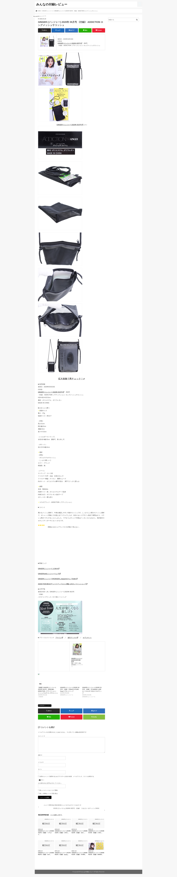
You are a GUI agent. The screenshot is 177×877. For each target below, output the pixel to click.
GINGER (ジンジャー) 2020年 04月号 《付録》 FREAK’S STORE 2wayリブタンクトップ (69, 689)
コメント (41, 736)
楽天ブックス (72, 637)
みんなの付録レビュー (51, 4)
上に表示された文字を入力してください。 (50, 783)
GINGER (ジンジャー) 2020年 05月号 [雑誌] (76, 660)
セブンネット (87, 637)
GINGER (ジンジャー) (45, 705)
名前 (40, 755)
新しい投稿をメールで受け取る (49, 793)
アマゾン (58, 637)
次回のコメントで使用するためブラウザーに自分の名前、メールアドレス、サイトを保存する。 (67, 776)
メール (41, 762)
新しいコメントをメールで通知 (49, 790)
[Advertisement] (71, 546)
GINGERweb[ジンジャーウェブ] (48, 574)
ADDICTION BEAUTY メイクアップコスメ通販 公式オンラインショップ (62, 584)
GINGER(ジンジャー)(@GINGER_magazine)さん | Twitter (57, 579)
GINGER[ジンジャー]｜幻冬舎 (48, 568)
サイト (40, 769)
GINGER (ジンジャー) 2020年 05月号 (69, 43)
